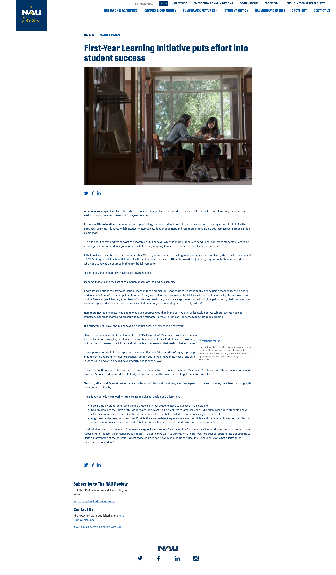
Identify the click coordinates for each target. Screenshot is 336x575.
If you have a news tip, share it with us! (97, 527)
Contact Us (322, 10)
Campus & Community (160, 10)
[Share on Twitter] (86, 193)
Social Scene (249, 3)
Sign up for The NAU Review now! (94, 501)
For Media (271, 3)
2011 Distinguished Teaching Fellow (107, 259)
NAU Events (179, 3)
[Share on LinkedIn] (99, 193)
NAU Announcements (270, 10)
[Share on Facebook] (93, 193)
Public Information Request (305, 3)
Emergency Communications (213, 3)
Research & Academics (121, 10)
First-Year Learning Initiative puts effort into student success (166, 52)
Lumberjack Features (199, 10)
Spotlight (299, 10)
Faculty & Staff (110, 34)
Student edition (236, 10)
